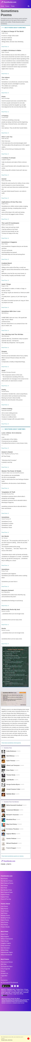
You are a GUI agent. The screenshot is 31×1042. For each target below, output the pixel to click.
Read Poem (5, 46)
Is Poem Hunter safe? (17, 992)
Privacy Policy (8, 993)
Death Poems (5, 911)
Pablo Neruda (5, 941)
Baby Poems (4, 908)
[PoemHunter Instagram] (18, 986)
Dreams (3, 971)
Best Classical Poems (7, 883)
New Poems (4, 885)
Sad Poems (4, 913)
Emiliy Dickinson (5, 945)
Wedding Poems (5, 917)
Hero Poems (4, 924)
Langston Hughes (6, 943)
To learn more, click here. (7, 1040)
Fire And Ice (4, 980)
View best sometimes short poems (11, 743)
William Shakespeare (7, 938)
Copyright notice (11, 989)
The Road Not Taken (6, 966)
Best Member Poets (6, 890)
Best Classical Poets (6, 892)
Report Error (20, 990)
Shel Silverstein (5, 948)
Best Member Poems (7, 881)
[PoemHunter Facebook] (12, 986)
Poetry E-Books (5, 927)
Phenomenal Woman (7, 962)
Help (15, 990)
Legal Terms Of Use (18, 993)
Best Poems (4, 878)
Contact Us (10, 990)
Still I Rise (4, 964)
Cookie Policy (19, 989)
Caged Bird (4, 975)
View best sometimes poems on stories (13, 856)
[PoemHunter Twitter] (15, 986)
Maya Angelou (5, 936)
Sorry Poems (4, 922)
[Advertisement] (15, 1026)
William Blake (5, 950)
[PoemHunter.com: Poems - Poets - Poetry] (8, 2)
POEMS (3, 864)
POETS (9, 864)
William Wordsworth (6, 954)
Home (2, 6)
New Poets (4, 887)
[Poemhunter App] (6, 986)
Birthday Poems (5, 915)
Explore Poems (5, 894)
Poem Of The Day (6, 899)
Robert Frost (4, 934)
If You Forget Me (5, 968)
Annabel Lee (4, 973)
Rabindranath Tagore (7, 952)
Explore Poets (5, 897)
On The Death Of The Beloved (9, 982)
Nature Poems (5, 920)
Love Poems (4, 906)
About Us (3, 989)
